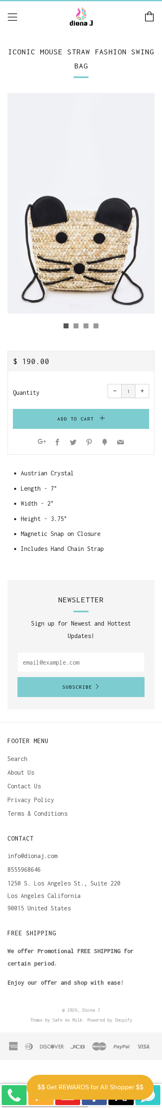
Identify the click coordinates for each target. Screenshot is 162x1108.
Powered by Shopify (109, 1019)
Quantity (26, 392)
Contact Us (24, 786)
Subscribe (77, 687)
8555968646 (24, 869)
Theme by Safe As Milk (56, 1019)
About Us (20, 772)
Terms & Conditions (37, 813)
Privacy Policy (30, 799)
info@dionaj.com (32, 855)
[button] (66, 325)
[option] (81, 203)
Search (17, 758)
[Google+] (42, 442)
